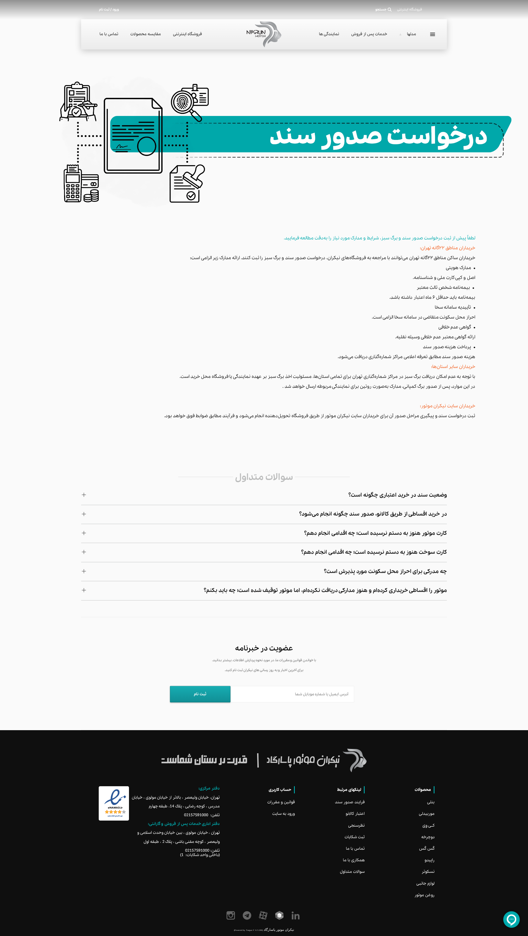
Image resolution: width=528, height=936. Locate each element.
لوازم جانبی (425, 883)
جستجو (381, 10)
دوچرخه (428, 837)
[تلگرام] (247, 915)
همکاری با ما (354, 860)
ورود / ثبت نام (109, 10)
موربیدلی (427, 813)
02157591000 (196, 815)
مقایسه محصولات (145, 34)
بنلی (431, 802)
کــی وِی (428, 825)
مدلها (411, 34)
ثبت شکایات (355, 837)
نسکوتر (428, 871)
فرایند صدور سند (350, 802)
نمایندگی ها (329, 34)
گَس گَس (427, 848)
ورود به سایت (283, 813)
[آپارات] (264, 915)
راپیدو (430, 860)
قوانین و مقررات (281, 802)
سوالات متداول (352, 871)
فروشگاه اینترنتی (187, 34)
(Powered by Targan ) (248, 930)
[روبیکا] (280, 915)
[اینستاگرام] (231, 915)
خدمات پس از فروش (369, 34)
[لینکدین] (296, 915)
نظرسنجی (356, 825)
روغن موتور (424, 895)
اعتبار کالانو (355, 813)
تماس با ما (109, 34)
